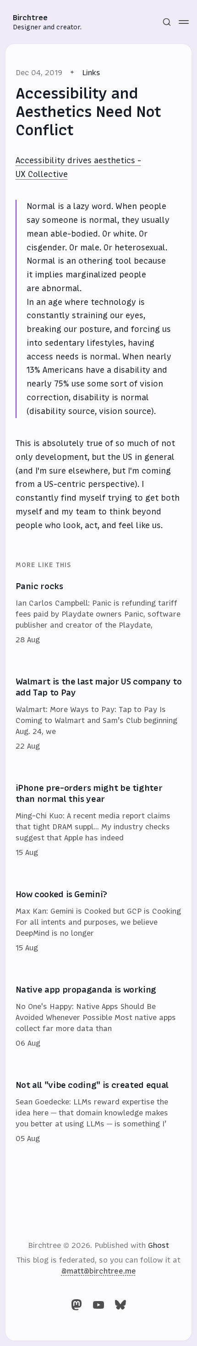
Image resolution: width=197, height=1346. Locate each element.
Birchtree (30, 17)
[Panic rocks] (99, 613)
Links (91, 72)
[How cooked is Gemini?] (99, 921)
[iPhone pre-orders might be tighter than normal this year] (99, 820)
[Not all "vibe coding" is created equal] (99, 1112)
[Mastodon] (76, 1305)
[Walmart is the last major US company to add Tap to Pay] (99, 714)
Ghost (158, 1245)
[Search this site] (167, 22)
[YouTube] (98, 1305)
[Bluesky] (120, 1305)
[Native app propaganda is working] (99, 1017)
